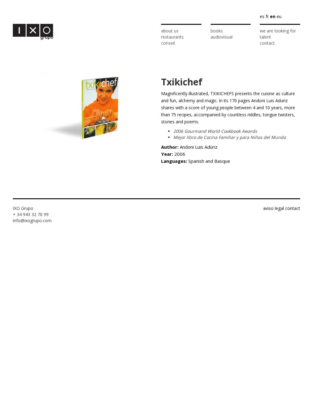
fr (267, 16)
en (272, 16)
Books (217, 31)
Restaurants (172, 37)
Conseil (168, 43)
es (262, 16)
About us (170, 31)
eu (279, 16)
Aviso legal (273, 208)
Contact (267, 43)
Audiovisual (222, 37)
